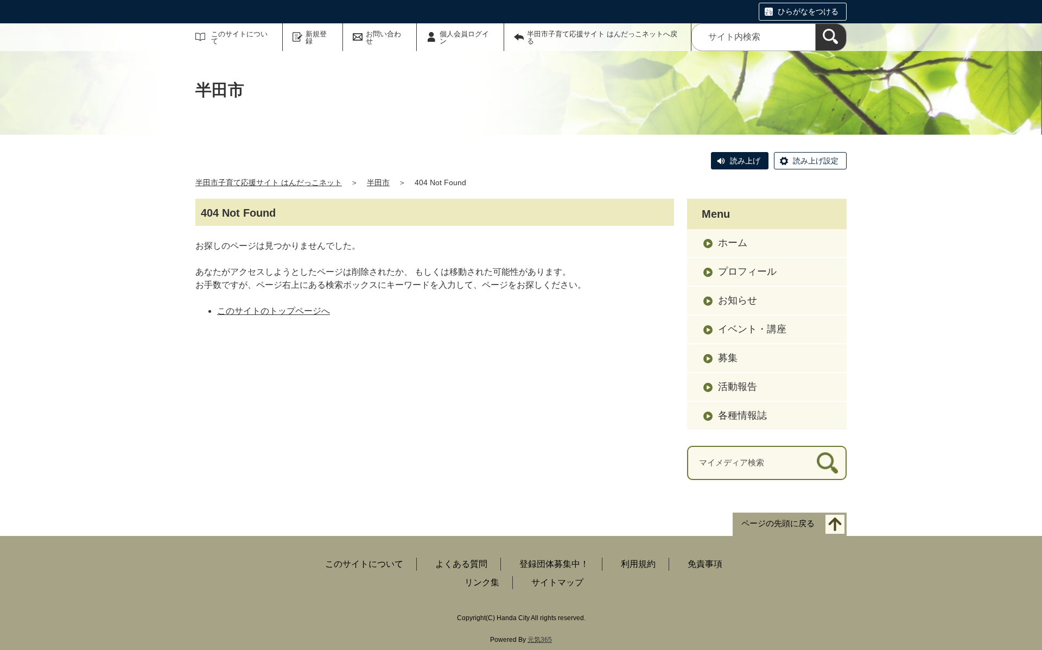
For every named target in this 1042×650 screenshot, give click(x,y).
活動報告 (737, 386)
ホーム (732, 242)
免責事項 (705, 564)
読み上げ (745, 160)
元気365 (540, 639)
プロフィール (747, 271)
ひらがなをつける (808, 11)
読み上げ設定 (815, 160)
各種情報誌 (742, 415)
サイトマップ (557, 582)
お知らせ (737, 300)
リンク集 (482, 582)
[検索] (831, 37)
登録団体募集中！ (554, 564)
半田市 (378, 182)
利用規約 (638, 564)
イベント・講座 (752, 329)
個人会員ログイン (464, 37)
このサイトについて (239, 37)
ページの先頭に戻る (778, 523)
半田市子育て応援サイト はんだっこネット (268, 182)
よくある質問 (461, 564)
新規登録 (316, 37)
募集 (728, 357)
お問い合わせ (383, 37)
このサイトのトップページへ (273, 310)
